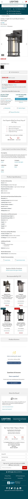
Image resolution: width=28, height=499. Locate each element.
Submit (24, 467)
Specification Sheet (20, 260)
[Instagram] (15, 488)
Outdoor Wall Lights (19, 162)
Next (26, 44)
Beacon (21, 102)
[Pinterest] (7, 488)
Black (16, 167)
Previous (1, 44)
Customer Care (4, 457)
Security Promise (7, 478)
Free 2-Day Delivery (21, 301)
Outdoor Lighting (5, 16)
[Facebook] (9, 488)
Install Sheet (7, 260)
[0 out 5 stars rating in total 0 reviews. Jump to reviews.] (7, 303)
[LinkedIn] (20, 488)
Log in (2, 98)
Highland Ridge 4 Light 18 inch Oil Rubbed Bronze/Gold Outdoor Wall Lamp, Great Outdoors (7, 297)
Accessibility (20, 478)
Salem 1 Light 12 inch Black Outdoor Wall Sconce (20, 325)
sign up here (8, 100)
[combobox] (14, 5)
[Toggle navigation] (2, 2)
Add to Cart (17, 81)
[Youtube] (17, 488)
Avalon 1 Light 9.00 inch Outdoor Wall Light (7, 326)
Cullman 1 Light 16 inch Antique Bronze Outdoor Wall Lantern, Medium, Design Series (21, 297)
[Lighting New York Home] (14, 2)
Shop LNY (3, 454)
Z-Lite (3, 22)
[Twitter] (12, 488)
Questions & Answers (14, 372)
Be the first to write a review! (14, 363)
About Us (3, 460)
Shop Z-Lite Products (6, 409)
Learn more (4, 88)
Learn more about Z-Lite (7, 406)
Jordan (2, 167)
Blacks (2, 171)
